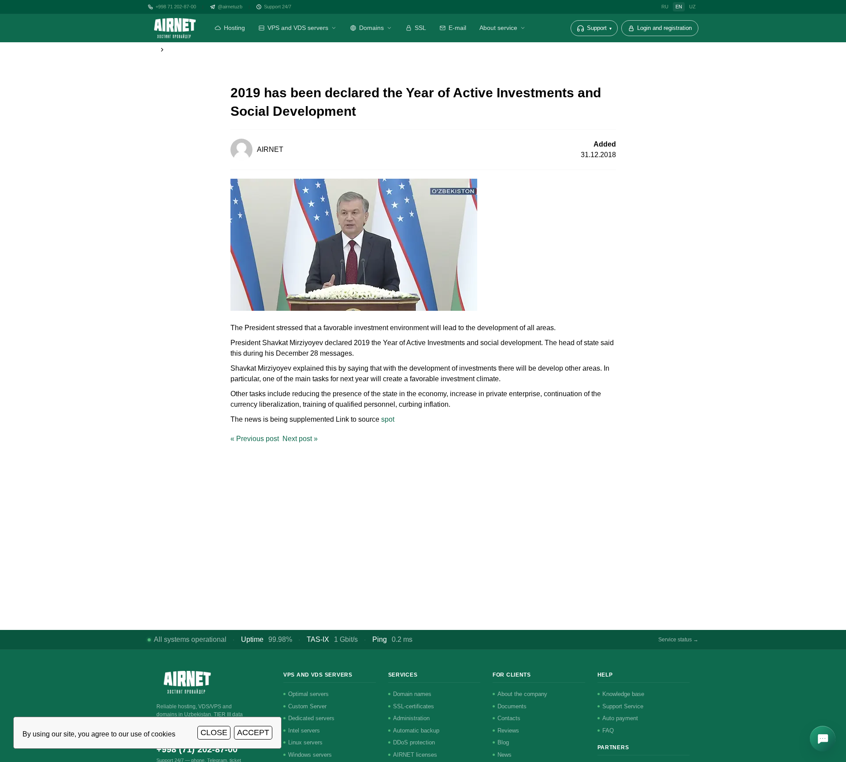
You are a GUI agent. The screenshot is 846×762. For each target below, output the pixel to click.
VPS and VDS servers (297, 27)
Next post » (300, 438)
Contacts (508, 718)
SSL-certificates (413, 706)
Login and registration (664, 28)
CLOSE (213, 732)
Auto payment (620, 718)
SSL (420, 27)
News (504, 754)
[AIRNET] (175, 28)
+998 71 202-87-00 (176, 6)
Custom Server (307, 706)
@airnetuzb (230, 6)
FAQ (608, 730)
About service (498, 27)
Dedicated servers (311, 718)
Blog (503, 742)
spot (387, 419)
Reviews (508, 730)
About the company (522, 694)
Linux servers (305, 742)
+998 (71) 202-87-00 (196, 749)
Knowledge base (623, 694)
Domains (371, 27)
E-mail (457, 27)
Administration (411, 718)
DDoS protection (414, 742)
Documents (512, 706)
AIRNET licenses (415, 754)
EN (678, 6)
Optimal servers (308, 694)
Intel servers (304, 730)
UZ (692, 6)
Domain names (412, 694)
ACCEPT (253, 732)
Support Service (622, 706)
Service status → (678, 640)
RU (664, 6)
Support (599, 28)
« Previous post (254, 438)
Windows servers (310, 754)
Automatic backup (416, 730)
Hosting (234, 27)
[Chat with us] (822, 738)
